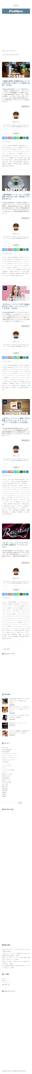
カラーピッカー (16, 489)
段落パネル (5, 510)
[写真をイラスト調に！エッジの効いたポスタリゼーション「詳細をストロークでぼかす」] (5, 712)
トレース (20, 265)
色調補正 (4, 794)
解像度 (13, 512)
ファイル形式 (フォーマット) (12, 497)
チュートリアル (6, 265)
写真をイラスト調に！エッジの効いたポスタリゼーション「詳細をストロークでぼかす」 (19, 709)
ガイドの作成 (12, 149)
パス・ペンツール (6, 764)
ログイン (4, 978)
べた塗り (12, 379)
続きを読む (25, 106)
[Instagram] (18, 133)
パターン (25, 622)
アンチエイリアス (18, 367)
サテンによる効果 (10, 614)
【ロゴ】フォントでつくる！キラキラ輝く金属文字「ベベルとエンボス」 (15, 545)
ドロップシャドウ (10, 622)
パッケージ (26, 153)
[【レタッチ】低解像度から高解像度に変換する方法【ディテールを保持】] (5, 736)
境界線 (25, 159)
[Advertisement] (16, 33)
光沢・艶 (16, 157)
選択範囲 (4, 796)
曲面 (14, 161)
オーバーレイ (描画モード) (18, 147)
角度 (23, 273)
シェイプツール (9, 616)
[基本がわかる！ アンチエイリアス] (5, 728)
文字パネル (25, 383)
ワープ (6, 157)
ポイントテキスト (19, 379)
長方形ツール (15, 387)
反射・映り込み (9, 159)
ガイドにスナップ (17, 369)
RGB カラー (15, 485)
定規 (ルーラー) (18, 271)
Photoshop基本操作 (13, 145)
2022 (3, 147)
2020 (5, 483)
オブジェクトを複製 (17, 608)
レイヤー (4, 767)
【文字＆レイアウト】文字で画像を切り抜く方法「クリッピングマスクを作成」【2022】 (16, 306)
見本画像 (15, 163)
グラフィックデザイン (7, 755)
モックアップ (22, 155)
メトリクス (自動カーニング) (17, 501)
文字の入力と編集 (23, 365)
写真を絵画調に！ (6, 778)
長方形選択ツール (21, 512)
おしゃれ (7, 487)
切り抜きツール (9, 630)
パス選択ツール (16, 267)
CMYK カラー (10, 259)
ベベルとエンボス (16, 626)
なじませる (9, 153)
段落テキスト (25, 508)
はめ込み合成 (5, 155)
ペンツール (24, 267)
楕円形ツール (5, 273)
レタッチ (4, 772)
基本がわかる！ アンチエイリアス (17, 723)
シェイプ (21, 373)
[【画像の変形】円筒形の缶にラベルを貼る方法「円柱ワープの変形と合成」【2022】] (5, 704)
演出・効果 (5, 784)
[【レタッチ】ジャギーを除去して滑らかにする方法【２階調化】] (5, 720)
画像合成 (4, 163)
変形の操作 (7, 506)
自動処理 (4, 792)
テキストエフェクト (9, 620)
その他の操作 (5, 761)
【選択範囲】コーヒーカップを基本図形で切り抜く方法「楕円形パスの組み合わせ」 (16, 197)
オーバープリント (8, 606)
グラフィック (20, 149)
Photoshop (8, 147)
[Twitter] (16, 133)
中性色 (15, 381)
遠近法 (20, 163)
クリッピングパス (16, 261)
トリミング (14, 265)
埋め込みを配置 (18, 159)
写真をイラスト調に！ (7, 774)
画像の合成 (5, 786)
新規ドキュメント (16, 508)
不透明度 (11, 157)
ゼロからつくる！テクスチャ (9, 757)
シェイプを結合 (8, 263)
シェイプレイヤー (9, 375)
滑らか (18, 385)
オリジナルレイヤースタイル (9, 753)
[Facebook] (14, 133)
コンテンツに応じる (13, 373)
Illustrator (24, 483)
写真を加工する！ (6, 776)
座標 (8, 632)
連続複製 (15, 636)
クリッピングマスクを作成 (11, 371)
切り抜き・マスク (23, 257)
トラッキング (18, 620)
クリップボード (16, 491)
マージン (6, 501)
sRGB (20, 485)
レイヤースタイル (15, 628)
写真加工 (23, 381)
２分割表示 (10, 604)
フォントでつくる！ (22, 602)
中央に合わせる (8, 381)
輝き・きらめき (8, 636)
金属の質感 (26, 163)
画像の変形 (22, 145)
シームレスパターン (22, 614)
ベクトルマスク (14, 155)
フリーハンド (15, 624)
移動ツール (8, 387)
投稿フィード (5, 980)
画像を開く (26, 161)
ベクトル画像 (5, 499)
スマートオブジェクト (18, 151)
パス (14, 153)
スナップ (10, 151)
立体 (26, 634)
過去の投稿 (5, 649)
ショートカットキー (18, 263)
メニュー (16, 5)
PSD (9, 485)
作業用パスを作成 (21, 269)
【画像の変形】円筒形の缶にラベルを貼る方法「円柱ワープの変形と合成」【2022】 (16, 83)
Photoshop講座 (12, 602)
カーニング (26, 608)
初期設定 (12, 383)
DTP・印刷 (11, 479)
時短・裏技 (26, 271)
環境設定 (12, 273)
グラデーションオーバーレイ (13, 612)
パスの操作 (19, 153)
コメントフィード (6, 982)
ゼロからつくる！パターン (8, 759)
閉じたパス (8, 275)
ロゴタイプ (24, 628)
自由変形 (10, 163)
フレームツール (25, 497)
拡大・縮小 (9, 161)
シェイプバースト (18, 616)
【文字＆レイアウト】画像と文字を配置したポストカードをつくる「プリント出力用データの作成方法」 (16, 421)
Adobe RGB (10, 483)
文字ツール (18, 383)
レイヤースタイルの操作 (8, 770)
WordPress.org (5, 984)
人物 (19, 381)
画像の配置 (19, 161)
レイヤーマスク (11, 269)
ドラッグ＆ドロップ (10, 495)
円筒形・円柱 (23, 157)
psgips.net (6, 129)
